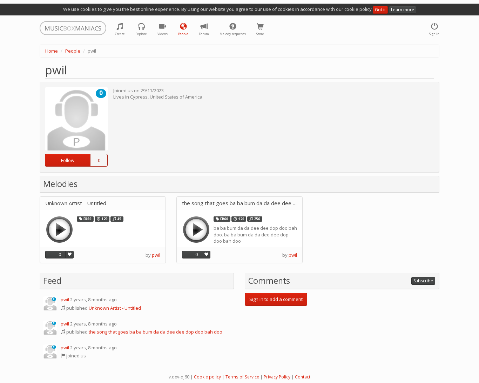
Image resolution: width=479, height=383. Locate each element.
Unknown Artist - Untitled (75, 203)
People (72, 51)
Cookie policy (207, 377)
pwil (156, 255)
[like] (69, 254)
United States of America (176, 97)
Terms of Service (242, 377)
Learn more (402, 10)
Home (51, 51)
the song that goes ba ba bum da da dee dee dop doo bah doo (239, 203)
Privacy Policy (277, 377)
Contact (302, 377)
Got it (380, 10)
